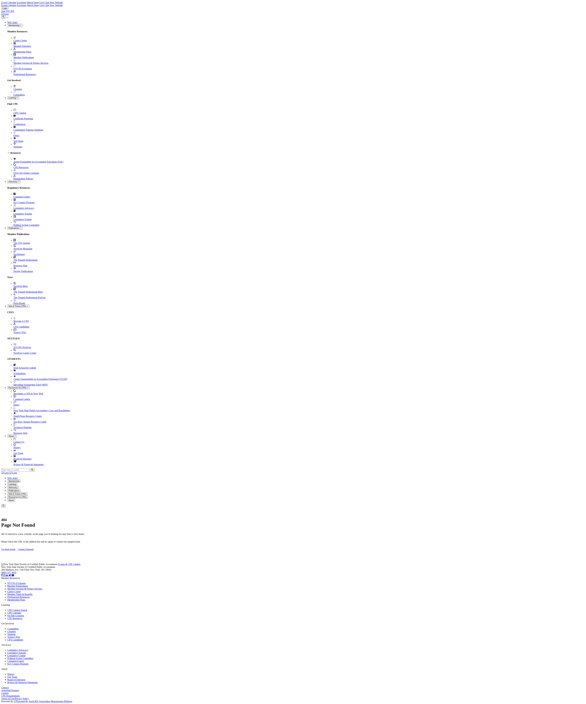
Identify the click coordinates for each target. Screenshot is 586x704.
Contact (5, 687)
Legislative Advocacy (23, 208)
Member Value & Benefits (20, 594)
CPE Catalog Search (17, 610)
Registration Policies (23, 178)
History (17, 447)
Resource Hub (20, 265)
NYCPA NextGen (22, 347)
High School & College (24, 367)
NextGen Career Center (24, 353)
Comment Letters (21, 197)
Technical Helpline (22, 427)
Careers (5, 693)
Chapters (17, 89)
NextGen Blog (20, 286)
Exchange (21, 2)
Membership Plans (22, 51)
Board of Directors (22, 459)
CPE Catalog (19, 113)
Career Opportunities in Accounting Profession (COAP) (40, 379)
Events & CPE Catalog (69, 564)
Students (11, 634)
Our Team (18, 453)
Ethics (16, 135)
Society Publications (23, 271)
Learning (13, 98)
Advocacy (13, 182)
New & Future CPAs (18, 306)
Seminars (17, 146)
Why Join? (12, 22)
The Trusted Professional (25, 260)
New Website (56, 2)
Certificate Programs (23, 118)
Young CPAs (19, 332)
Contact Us (18, 442)
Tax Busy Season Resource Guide (29, 421)
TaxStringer (19, 254)
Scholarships (19, 373)
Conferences (19, 124)
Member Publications (23, 57)
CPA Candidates (21, 326)
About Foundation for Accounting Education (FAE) (38, 161)
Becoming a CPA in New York (28, 393)
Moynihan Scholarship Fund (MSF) (30, 384)
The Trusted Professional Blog (28, 292)
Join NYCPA (7, 11)
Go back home (8, 549)
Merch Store (33, 2)
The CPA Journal (21, 243)
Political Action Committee (26, 225)
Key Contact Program (23, 202)
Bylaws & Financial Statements (28, 464)
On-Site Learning (15, 615)
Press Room (19, 303)
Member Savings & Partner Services (30, 63)
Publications (14, 228)
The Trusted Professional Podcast (29, 297)
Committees (19, 94)
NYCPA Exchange (22, 68)
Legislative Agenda (22, 213)
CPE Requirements (10, 696)
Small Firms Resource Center (27, 416)
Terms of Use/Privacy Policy (15, 698)
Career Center (20, 40)
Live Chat (44, 2)
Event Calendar (8, 2)
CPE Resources (21, 167)
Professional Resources (24, 74)
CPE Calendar (14, 613)
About (11, 436)
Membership (14, 25)
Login (4, 8)
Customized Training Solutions (28, 130)
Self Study (18, 141)
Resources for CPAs (18, 388)
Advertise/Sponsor (10, 690)
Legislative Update (22, 219)
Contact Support (26, 549)
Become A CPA (21, 321)
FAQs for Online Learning (26, 173)
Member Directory (22, 46)
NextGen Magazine (22, 248)
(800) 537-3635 (8, 572)
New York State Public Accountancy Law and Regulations (41, 410)
